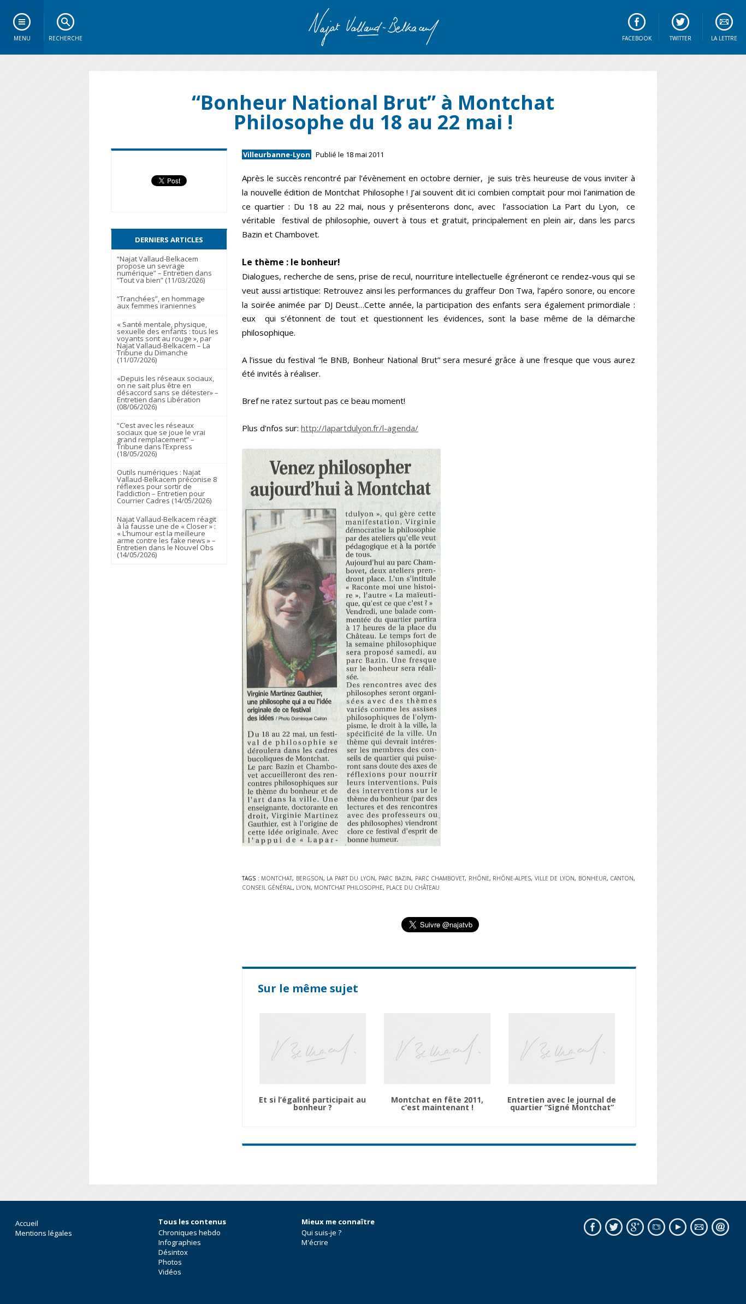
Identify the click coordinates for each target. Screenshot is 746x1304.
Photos (170, 1262)
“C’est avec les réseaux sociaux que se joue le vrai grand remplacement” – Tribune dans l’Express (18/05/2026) (161, 439)
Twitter (680, 38)
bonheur (592, 878)
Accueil (26, 1223)
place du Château (413, 887)
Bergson (309, 878)
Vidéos (169, 1272)
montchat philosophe (348, 887)
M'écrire (314, 1242)
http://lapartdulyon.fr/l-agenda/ (359, 427)
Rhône (479, 878)
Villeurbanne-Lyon (276, 154)
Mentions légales (43, 1233)
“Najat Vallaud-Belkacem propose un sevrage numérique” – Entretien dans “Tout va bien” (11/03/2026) (164, 269)
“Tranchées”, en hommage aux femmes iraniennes (161, 302)
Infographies (179, 1242)
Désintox (173, 1252)
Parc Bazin (394, 878)
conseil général (267, 887)
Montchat (276, 878)
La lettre (724, 38)
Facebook (637, 38)
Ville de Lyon (555, 878)
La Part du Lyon (351, 878)
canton (621, 878)
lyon (303, 887)
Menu (22, 38)
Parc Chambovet (440, 878)
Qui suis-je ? (321, 1232)
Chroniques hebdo (189, 1232)
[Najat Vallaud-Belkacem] (373, 27)
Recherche (65, 38)
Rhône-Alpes (512, 878)
